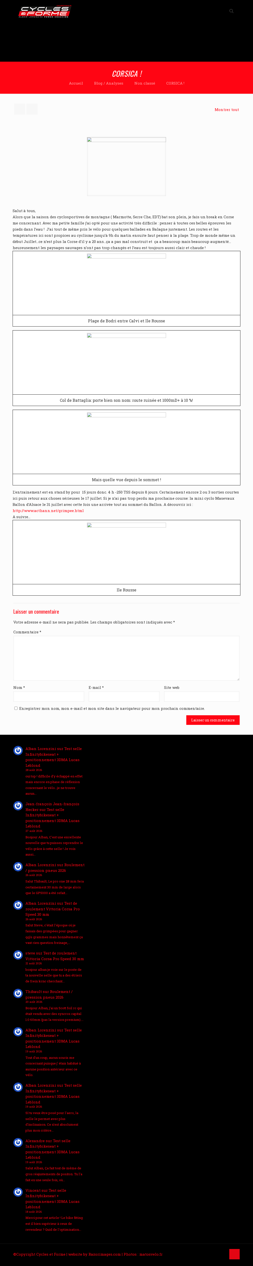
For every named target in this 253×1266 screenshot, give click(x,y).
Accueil (76, 83)
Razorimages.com (104, 1254)
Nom (19, 687)
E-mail (96, 687)
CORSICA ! (175, 83)
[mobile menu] (214, 11)
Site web (171, 687)
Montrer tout (227, 109)
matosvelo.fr (151, 1254)
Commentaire (27, 631)
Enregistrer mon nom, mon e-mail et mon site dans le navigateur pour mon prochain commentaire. (112, 708)
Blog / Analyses (108, 83)
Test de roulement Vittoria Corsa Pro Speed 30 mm (52, 909)
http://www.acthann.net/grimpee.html (48, 510)
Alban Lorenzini (40, 748)
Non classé (144, 83)
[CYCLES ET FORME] (44, 11)
